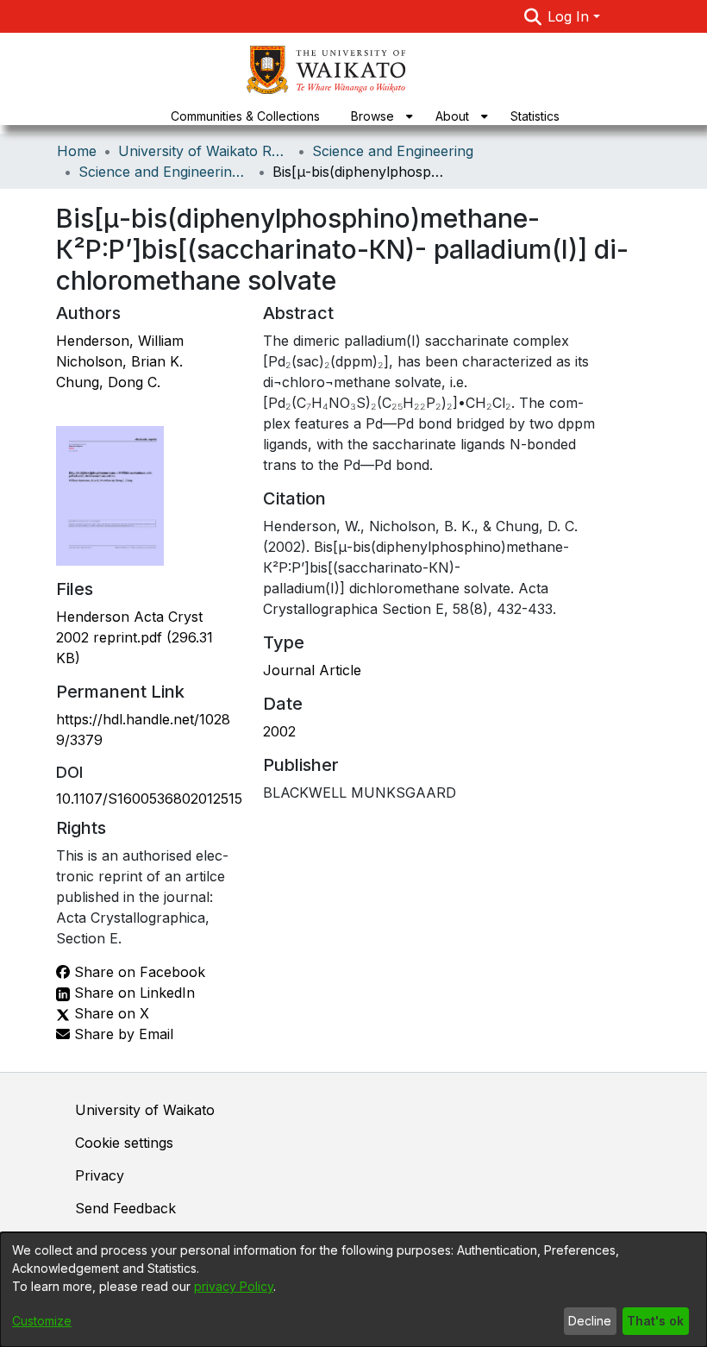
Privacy (99, 1175)
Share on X (109, 1013)
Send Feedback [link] (125, 1208)
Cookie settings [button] (124, 1142)
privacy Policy (233, 1286)
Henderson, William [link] (120, 340)
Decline (589, 1320)
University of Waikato (145, 1109)
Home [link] (77, 151)
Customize (42, 1320)
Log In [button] (570, 16)
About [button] (452, 116)
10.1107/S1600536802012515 (149, 798)
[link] (134, 637)
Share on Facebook (137, 971)
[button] (532, 16)
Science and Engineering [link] (392, 151)
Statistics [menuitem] (535, 116)
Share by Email (121, 1034)
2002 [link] (279, 731)
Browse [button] (372, 116)
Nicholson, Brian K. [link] (119, 361)
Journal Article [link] (312, 670)
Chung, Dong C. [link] (108, 382)
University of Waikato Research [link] (204, 151)
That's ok (655, 1320)
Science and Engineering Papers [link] (164, 171)
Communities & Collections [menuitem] (245, 116)
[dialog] (353, 1289)
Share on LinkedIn (132, 992)
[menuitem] (377, 116)
